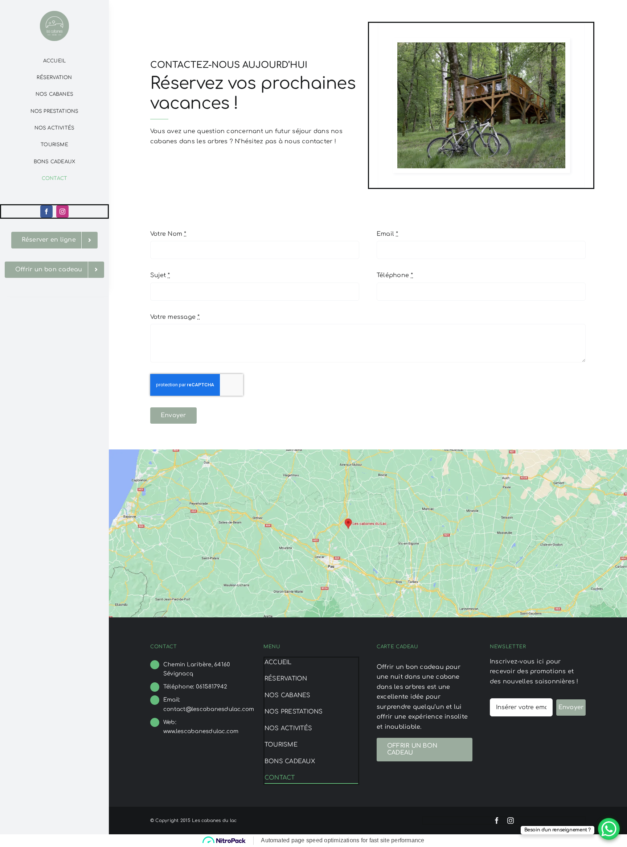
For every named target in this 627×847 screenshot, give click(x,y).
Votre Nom (168, 234)
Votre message (175, 317)
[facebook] (46, 211)
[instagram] (62, 211)
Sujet (160, 275)
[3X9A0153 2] (481, 45)
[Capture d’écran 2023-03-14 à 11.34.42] (368, 452)
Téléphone (395, 275)
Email (387, 234)
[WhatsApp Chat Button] (609, 829)
